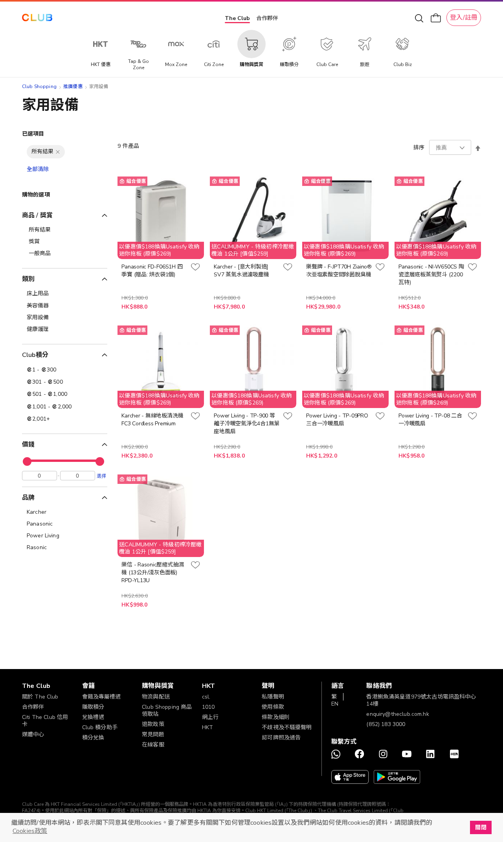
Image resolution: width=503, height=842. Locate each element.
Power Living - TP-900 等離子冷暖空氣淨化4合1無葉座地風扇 (246, 423)
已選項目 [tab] (33, 134)
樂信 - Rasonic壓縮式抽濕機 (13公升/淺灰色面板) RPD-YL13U (152, 572)
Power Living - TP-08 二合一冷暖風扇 (430, 419)
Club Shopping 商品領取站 (167, 710)
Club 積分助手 (99, 727)
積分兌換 (93, 737)
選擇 (101, 475)
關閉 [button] (480, 827)
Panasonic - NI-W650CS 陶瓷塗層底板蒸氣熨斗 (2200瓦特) (431, 274)
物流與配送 (156, 696)
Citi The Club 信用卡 (45, 720)
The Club (237, 18)
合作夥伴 (267, 18)
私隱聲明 (273, 696)
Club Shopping (39, 86)
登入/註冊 (463, 17)
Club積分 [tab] (35, 355)
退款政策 (153, 724)
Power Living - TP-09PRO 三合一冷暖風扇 (337, 419)
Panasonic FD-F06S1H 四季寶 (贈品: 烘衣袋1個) (151, 270)
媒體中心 (33, 734)
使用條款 (273, 707)
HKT (207, 727)
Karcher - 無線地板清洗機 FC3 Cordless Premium (152, 419)
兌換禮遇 (93, 717)
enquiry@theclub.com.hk (397, 714)
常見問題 (153, 734)
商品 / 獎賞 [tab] (37, 215)
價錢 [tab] (28, 444)
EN (334, 704)
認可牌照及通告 (281, 737)
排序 (418, 147)
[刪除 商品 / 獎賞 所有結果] (57, 151)
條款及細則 (276, 717)
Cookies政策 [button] (30, 831)
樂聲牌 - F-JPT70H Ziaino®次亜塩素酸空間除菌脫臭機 (339, 270)
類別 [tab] (28, 279)
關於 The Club (40, 696)
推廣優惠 (73, 86)
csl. (206, 696)
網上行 (210, 717)
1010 (208, 707)
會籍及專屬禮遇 (101, 696)
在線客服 (153, 744)
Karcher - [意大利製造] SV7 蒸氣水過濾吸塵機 (241, 270)
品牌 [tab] (28, 497)
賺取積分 (93, 707)
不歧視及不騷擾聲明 (287, 727)
